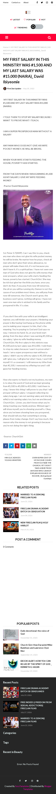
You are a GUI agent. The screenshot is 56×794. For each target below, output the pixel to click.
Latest (16, 19)
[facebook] (37, 2)
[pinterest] (51, 2)
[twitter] (42, 2)
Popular (30, 19)
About (25, 2)
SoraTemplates (22, 786)
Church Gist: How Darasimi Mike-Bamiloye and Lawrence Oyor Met (37, 648)
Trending (22, 27)
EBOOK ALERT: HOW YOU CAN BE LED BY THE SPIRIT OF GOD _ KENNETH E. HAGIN (36, 664)
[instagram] (47, 2)
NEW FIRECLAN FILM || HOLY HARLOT (34, 524)
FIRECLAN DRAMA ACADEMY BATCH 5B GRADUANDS (35, 690)
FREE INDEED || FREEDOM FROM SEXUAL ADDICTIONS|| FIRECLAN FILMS (36, 705)
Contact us (16, 2)
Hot (43, 19)
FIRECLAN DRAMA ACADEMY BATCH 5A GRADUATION (35, 510)
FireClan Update (14, 88)
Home (5, 2)
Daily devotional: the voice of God (35, 632)
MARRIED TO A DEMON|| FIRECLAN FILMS (33, 496)
